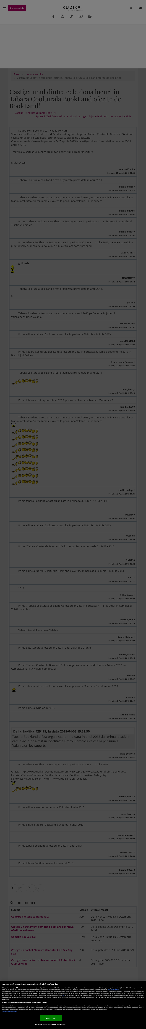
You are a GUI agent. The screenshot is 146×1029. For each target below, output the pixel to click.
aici (63, 995)
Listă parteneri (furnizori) (9, 1011)
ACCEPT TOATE (51, 1018)
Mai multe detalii (113, 989)
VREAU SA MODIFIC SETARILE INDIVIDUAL (50, 1024)
